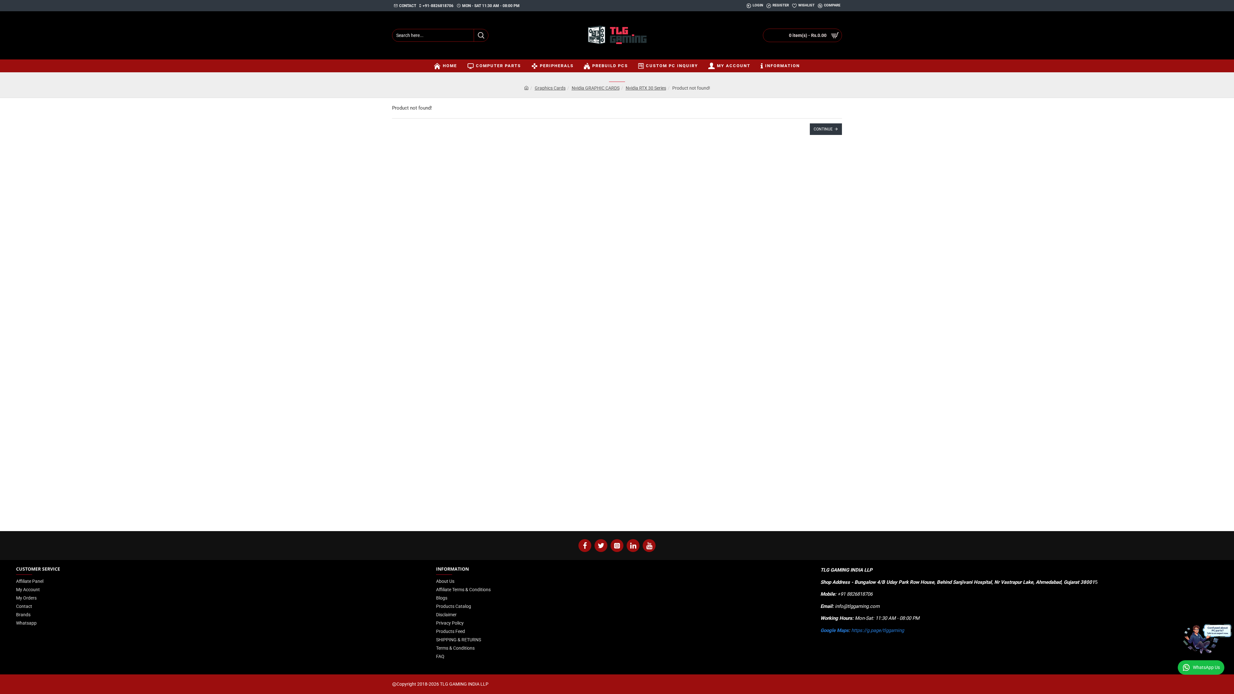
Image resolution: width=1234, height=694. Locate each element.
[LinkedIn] (633, 545)
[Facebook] (584, 545)
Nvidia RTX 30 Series (646, 88)
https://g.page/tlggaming (877, 630)
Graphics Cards (550, 88)
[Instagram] (617, 545)
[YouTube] (649, 545)
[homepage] (526, 88)
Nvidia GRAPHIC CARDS (596, 88)
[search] (481, 35)
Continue (823, 129)
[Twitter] (601, 545)
